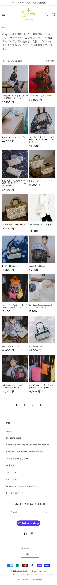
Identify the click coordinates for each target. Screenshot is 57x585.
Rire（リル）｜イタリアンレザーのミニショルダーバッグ (41, 386)
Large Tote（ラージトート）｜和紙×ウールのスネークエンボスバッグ (42, 139)
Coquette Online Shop (27, 571)
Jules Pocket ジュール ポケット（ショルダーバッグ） (14, 386)
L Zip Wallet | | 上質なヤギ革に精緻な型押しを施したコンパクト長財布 (15, 183)
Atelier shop (12, 479)
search (9, 431)
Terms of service (47, 575)
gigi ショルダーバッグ (11, 346)
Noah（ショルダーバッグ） (14, 137)
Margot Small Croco (37, 266)
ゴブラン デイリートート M (14, 224)
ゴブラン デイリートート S (40, 181)
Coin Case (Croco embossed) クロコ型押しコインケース (41, 306)
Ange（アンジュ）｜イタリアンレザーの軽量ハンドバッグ (15, 306)
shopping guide (13, 437)
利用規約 (10, 465)
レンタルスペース (15, 492)
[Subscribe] (46, 512)
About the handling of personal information (27, 444)
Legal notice (37, 579)
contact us (11, 472)
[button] (3, 14)
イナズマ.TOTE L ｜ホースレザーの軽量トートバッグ (15, 97)
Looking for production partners (21, 486)
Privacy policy (32, 575)
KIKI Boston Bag (35, 346)
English (27, 554)
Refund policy (18, 575)
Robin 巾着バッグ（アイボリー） (41, 225)
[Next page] (49, 404)
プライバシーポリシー (17, 458)
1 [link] (8, 404)
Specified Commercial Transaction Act (24, 451)
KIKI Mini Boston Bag (11, 266)
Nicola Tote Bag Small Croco (40, 96)
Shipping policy (24, 579)
